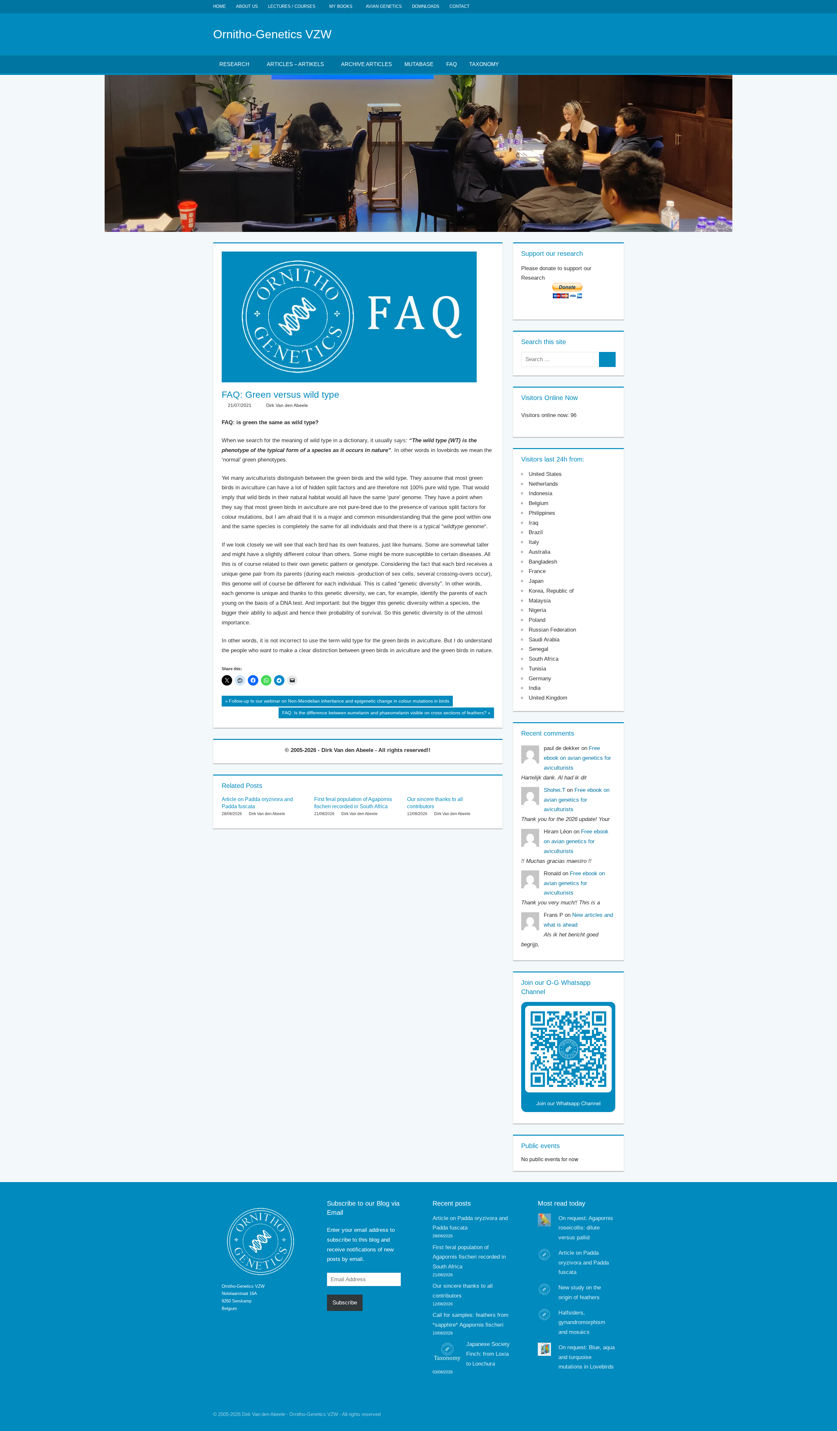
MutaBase (419, 64)
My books (340, 6)
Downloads (425, 6)
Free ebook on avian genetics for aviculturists (577, 758)
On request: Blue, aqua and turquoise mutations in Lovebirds (586, 1357)
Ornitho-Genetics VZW (272, 34)
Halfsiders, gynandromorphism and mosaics (581, 1322)
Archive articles (366, 64)
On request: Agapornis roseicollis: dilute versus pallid (585, 1228)
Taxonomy (484, 64)
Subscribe (345, 1303)
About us (247, 6)
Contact (460, 6)
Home (219, 6)
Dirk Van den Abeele (287, 405)
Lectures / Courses (292, 6)
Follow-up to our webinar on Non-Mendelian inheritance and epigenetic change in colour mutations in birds (339, 702)
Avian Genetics (384, 6)
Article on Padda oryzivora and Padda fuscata (583, 1263)
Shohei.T (554, 790)
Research (234, 64)
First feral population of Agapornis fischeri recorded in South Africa (469, 1257)
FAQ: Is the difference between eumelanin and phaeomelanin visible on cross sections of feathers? (384, 714)
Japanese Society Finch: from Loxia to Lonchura (488, 1354)
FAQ (451, 64)
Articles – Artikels (295, 64)
